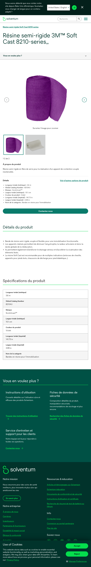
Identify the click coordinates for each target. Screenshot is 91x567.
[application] (45, 97)
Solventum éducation (56, 489)
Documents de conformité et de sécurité (64, 494)
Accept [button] (77, 546)
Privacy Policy (13, 560)
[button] (76, 561)
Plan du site (52, 528)
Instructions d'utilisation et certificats (62, 499)
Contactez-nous (54, 519)
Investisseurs (8, 521)
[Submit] (79, 19)
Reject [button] (77, 554)
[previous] (6, 99)
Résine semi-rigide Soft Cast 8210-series (21, 27)
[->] (74, 7)
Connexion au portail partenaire (60, 523)
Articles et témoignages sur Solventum (63, 485)
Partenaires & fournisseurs (14, 526)
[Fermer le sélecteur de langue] (82, 7)
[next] (84, 99)
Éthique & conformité (12, 535)
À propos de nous (10, 512)
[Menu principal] (85, 19)
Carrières (7, 516)
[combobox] (70, 19)
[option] (45, 100)
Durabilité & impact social (14, 530)
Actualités (7, 540)
